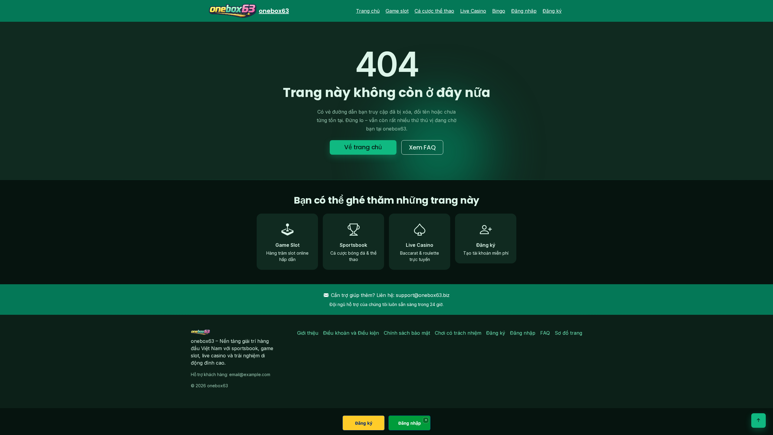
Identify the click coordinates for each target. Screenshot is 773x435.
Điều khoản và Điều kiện (351, 333)
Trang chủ (368, 11)
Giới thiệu (307, 333)
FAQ (545, 333)
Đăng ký (552, 11)
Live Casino (473, 11)
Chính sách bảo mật (407, 333)
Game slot (397, 11)
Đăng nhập (524, 11)
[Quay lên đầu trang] (758, 420)
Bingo (498, 11)
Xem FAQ (422, 147)
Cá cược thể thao (434, 11)
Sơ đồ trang (568, 333)
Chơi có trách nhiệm (458, 333)
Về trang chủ (363, 147)
